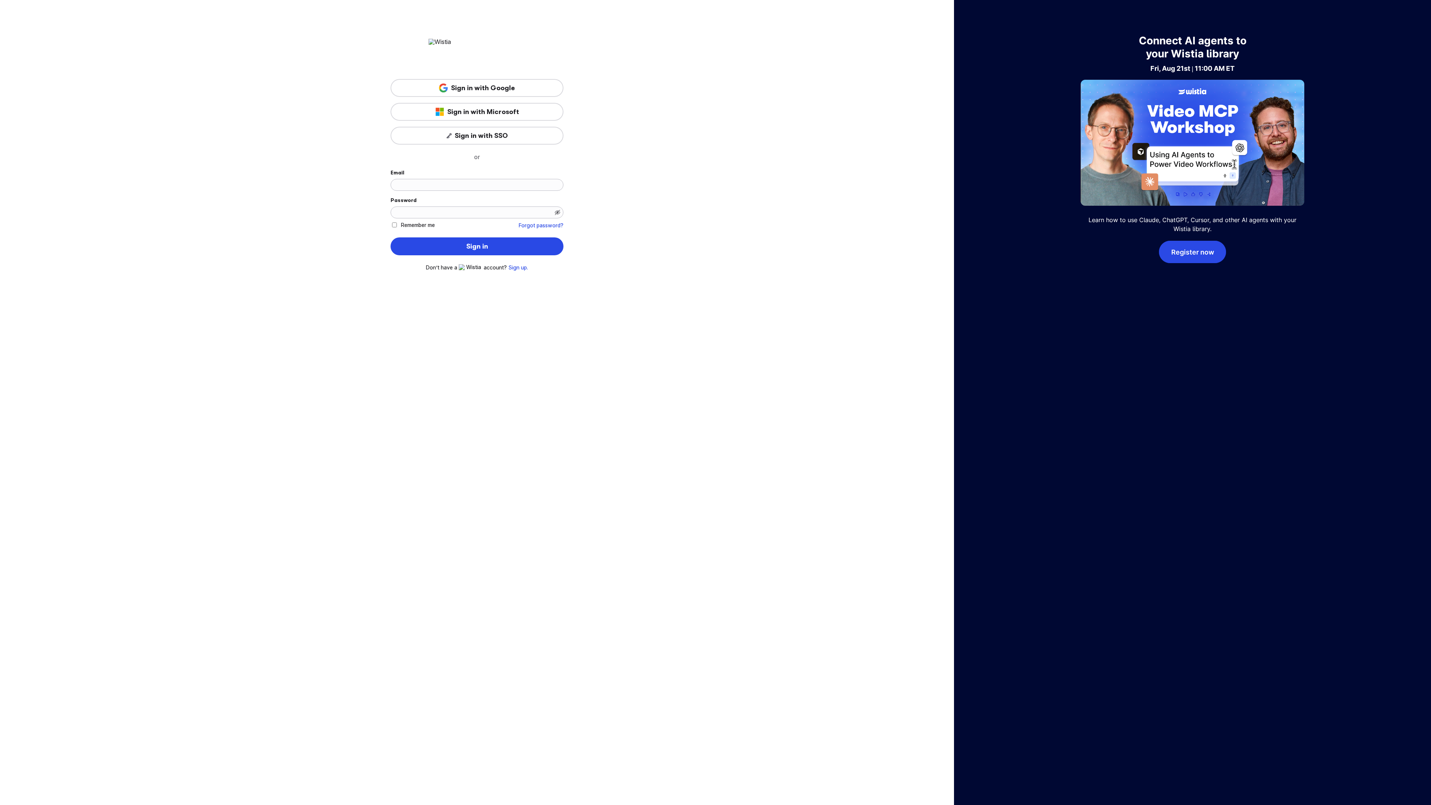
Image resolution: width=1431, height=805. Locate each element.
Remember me (418, 225)
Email (397, 173)
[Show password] (557, 212)
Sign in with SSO (481, 135)
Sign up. (518, 267)
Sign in (477, 246)
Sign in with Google (483, 88)
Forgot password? (541, 225)
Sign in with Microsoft (483, 112)
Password (404, 200)
